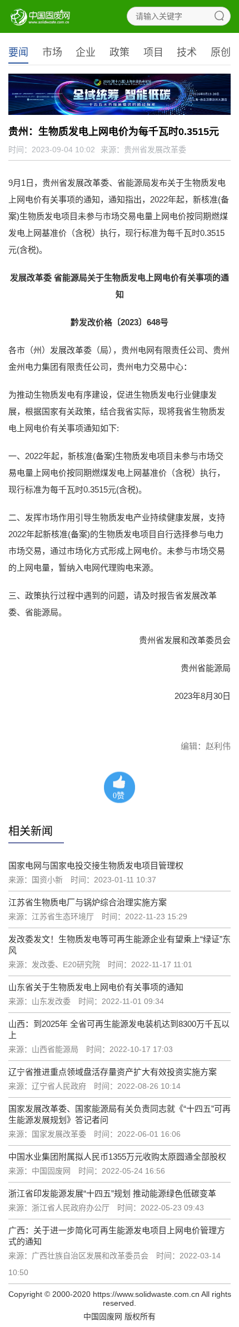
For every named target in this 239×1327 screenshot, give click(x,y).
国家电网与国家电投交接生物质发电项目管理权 (95, 865)
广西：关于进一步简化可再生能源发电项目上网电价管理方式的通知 (116, 1235)
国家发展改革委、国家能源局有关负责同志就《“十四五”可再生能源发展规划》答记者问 (119, 1114)
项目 (153, 52)
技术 (187, 52)
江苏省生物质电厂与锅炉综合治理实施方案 (87, 902)
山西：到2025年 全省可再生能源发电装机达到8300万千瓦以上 (119, 1029)
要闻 (18, 52)
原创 (221, 52)
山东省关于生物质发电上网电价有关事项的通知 (95, 987)
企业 (86, 52)
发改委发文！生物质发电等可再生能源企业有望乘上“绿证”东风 (119, 944)
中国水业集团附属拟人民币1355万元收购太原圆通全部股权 (117, 1156)
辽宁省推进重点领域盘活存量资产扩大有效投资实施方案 (112, 1072)
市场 (52, 52)
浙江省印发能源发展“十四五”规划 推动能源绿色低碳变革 (112, 1193)
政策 (119, 52)
